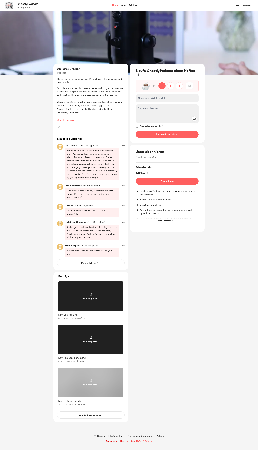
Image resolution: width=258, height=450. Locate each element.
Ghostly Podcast (65, 119)
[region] (167, 103)
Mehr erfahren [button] (165, 220)
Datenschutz (117, 435)
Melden (160, 435)
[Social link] (58, 127)
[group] (167, 194)
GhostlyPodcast (27, 4)
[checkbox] (148, 126)
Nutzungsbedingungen (140, 435)
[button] (115, 5)
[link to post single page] (91, 301)
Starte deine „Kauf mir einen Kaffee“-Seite (128, 441)
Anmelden (247, 5)
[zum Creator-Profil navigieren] (9, 5)
